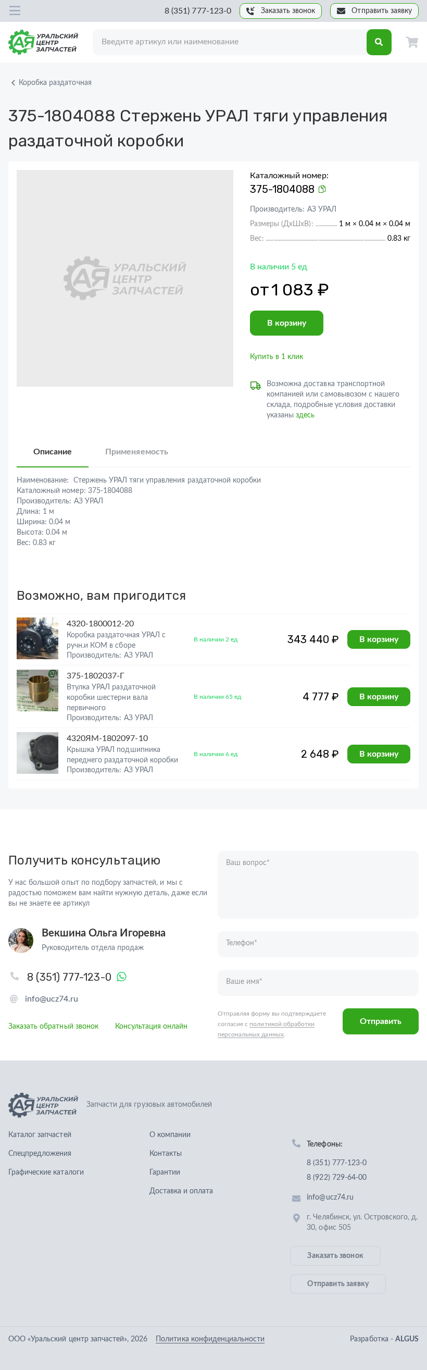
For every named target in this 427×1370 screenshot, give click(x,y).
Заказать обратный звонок (53, 1026)
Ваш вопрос (248, 863)
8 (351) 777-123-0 (198, 11)
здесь (305, 415)
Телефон (241, 943)
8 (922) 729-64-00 (337, 1177)
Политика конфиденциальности (210, 1339)
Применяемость (136, 452)
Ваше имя (244, 981)
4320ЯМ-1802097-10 (107, 738)
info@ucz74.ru (51, 999)
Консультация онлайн (151, 1026)
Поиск (379, 42)
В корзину (286, 323)
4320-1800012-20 (100, 624)
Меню (14, 11)
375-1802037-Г (95, 676)
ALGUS (407, 1339)
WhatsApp (122, 977)
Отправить (380, 1021)
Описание (52, 452)
